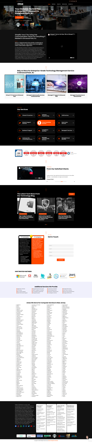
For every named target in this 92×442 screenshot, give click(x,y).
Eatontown (49, 385)
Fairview (63, 315)
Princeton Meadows (65, 307)
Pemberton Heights (19, 314)
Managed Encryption (36, 292)
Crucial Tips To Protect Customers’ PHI (64, 216)
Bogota (48, 309)
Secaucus (64, 351)
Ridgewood (64, 357)
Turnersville (18, 355)
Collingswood (64, 310)
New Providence (50, 395)
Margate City (34, 343)
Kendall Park (49, 332)
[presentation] (47, 181)
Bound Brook (49, 351)
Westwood (49, 359)
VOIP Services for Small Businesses (71, 425)
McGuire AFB (34, 323)
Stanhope (18, 337)
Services (53, 4)
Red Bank (48, 379)
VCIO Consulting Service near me (51, 425)
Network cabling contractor (70, 412)
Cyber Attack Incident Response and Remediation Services (61, 423)
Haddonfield (49, 367)
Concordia (18, 343)
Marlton (48, 339)
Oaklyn (17, 368)
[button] (56, 181)
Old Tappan (34, 345)
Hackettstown (49, 335)
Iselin (63, 337)
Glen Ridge (34, 379)
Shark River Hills (19, 336)
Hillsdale (48, 352)
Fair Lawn (64, 369)
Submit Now (60, 259)
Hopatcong (64, 314)
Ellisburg (17, 382)
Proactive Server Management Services (51, 412)
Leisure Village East (19, 352)
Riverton (17, 307)
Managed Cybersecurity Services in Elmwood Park (35, 96)
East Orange (64, 383)
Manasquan (34, 335)
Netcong (18, 329)
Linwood (33, 361)
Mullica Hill (18, 349)
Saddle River (18, 331)
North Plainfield (65, 349)
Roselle (63, 350)
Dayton (33, 380)
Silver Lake (18, 378)
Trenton (63, 396)
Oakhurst (18, 360)
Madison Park (34, 388)
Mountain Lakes (19, 380)
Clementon (34, 319)
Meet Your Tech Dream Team (41, 429)
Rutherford (64, 338)
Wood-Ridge (49, 333)
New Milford (64, 328)
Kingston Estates (35, 354)
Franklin (63, 370)
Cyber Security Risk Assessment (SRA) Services (60, 409)
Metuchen (64, 319)
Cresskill (48, 322)
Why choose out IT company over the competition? (40, 409)
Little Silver (34, 332)
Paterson (64, 392)
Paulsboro (33, 341)
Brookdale (49, 343)
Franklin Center (34, 342)
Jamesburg (34, 344)
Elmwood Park (64, 343)
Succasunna (49, 315)
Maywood (49, 337)
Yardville (33, 365)
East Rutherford (50, 340)
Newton (48, 380)
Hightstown (34, 325)
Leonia (48, 330)
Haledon (48, 307)
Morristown (64, 342)
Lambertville (18, 359)
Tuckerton (18, 341)
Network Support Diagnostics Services (71, 417)
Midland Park (34, 373)
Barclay (17, 381)
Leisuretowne (18, 335)
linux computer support (21, 291)
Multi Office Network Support (22, 292)
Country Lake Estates (20, 357)
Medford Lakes (19, 365)
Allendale (33, 364)
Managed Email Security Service (38, 288)
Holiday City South (19, 387)
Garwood (18, 386)
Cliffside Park (64, 358)
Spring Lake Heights (19, 389)
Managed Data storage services (51, 422)
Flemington (18, 394)
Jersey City (64, 394)
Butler (33, 384)
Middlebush (18, 304)
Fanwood (33, 386)
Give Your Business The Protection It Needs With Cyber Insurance (45, 217)
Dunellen (33, 372)
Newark (63, 395)
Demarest (33, 314)
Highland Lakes (34, 322)
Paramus (64, 359)
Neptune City (18, 396)
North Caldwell (34, 358)
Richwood (18, 366)
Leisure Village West (20, 345)
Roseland (33, 337)
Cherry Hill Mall (64, 313)
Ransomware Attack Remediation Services (61, 427)
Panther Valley (19, 361)
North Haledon (49, 310)
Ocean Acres (64, 330)
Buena (17, 384)
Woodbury (49, 342)
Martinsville (49, 372)
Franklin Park (64, 312)
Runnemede (49, 308)
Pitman (48, 325)
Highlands (33, 308)
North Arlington (65, 326)
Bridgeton (64, 371)
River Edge (49, 369)
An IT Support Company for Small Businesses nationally (41, 426)
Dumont (63, 332)
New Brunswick (65, 382)
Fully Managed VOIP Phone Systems (70, 422)
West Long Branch (35, 389)
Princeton (64, 367)
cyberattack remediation (52, 288)
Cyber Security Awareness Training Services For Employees (61, 430)
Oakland (48, 391)
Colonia (63, 336)
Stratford (33, 368)
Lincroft (33, 353)
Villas (48, 326)
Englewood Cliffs (35, 327)
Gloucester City (50, 364)
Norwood (33, 333)
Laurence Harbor (35, 357)
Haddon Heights (35, 377)
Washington (64, 324)
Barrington (34, 360)
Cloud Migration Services (52, 292)
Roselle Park (49, 394)
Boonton (48, 328)
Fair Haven (33, 331)
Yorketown (34, 355)
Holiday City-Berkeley (51, 383)
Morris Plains (34, 350)
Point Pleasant (65, 341)
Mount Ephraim (19, 395)
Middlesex (49, 396)
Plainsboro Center (19, 310)
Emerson (33, 382)
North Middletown (19, 332)
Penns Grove (34, 310)
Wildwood (33, 318)
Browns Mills (49, 358)
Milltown (33, 369)
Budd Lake (49, 341)
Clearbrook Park (19, 311)
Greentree (49, 365)
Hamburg (18, 330)
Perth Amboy (64, 379)
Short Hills (49, 393)
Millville (63, 361)
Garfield (63, 368)
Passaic (63, 386)
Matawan (49, 319)
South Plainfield (65, 354)
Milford (17, 305)
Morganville (34, 321)
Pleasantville (64, 345)
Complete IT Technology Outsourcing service (51, 417)
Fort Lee (63, 372)
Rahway (63, 365)
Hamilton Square (50, 381)
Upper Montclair (50, 373)
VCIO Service (19, 290)
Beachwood (49, 366)
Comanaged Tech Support (50, 409)
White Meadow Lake (50, 336)
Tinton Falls (64, 331)
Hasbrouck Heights (50, 382)
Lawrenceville (18, 367)
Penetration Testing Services (53, 291)
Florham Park (49, 371)
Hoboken (64, 380)
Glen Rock (49, 374)
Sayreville (64, 375)
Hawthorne (64, 340)
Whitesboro (18, 313)
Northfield (33, 392)
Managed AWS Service (67, 288)
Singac (17, 379)
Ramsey (63, 322)
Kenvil (17, 325)
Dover (63, 335)
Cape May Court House (36, 304)
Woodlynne (18, 322)
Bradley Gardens (65, 317)
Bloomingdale (34, 393)
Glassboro (64, 346)
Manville (48, 349)
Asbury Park (64, 325)
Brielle (33, 307)
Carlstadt (33, 349)
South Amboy (49, 331)
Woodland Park (50, 387)
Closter (48, 314)
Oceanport (34, 330)
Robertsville (49, 377)
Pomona (33, 374)
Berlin (33, 378)
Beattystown (18, 393)
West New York (65, 381)
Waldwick (48, 346)
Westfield (64, 364)
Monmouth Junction (20, 319)
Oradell (33, 394)
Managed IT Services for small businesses (51, 420)
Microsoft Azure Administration (68, 291)
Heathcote (34, 356)
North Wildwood (19, 356)
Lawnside (18, 315)
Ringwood (49, 386)
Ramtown (33, 352)
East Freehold (34, 313)
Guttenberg (49, 361)
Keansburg (49, 338)
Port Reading (18, 363)
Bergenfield (64, 360)
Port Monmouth (19, 340)
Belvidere (18, 354)
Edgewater (49, 392)
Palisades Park (65, 347)
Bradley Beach (19, 375)
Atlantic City (64, 393)
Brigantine (49, 321)
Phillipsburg (64, 316)
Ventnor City (49, 344)
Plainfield (64, 378)
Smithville (33, 375)
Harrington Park (34, 309)
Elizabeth (64, 391)
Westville (18, 374)
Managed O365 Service (67, 292)
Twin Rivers (34, 366)
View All (71, 194)
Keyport (33, 370)
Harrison (63, 344)
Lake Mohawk (49, 329)
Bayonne (64, 384)
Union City (64, 385)
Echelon (48, 378)
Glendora (33, 312)
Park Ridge (49, 323)
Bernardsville (34, 381)
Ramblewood (34, 336)
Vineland (64, 389)
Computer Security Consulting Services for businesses (61, 413)
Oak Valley (18, 339)
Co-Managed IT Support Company (41, 417)
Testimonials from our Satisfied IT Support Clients (41, 413)
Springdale (64, 309)
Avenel (63, 339)
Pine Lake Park (49, 312)
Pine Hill (48, 353)
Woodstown (18, 372)
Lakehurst (18, 309)
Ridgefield (49, 363)
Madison (63, 333)
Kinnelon (48, 345)
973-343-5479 (20, 1)
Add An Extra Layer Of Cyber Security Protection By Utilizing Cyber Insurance (26, 217)
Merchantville (18, 353)
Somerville (49, 384)
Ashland (48, 311)
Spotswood (49, 305)
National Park (18, 323)
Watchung (34, 347)
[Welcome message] (87, 437)
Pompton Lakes (50, 357)
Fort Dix (33, 385)
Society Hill (18, 347)
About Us (59, 4)
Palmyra (33, 371)
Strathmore (34, 387)
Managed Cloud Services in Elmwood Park (77, 96)
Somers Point (49, 350)
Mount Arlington (34, 340)
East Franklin (34, 383)
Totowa (48, 355)
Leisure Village (18, 391)
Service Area (64, 4)
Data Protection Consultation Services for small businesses (61, 417)
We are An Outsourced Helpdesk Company (41, 423)
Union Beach (34, 326)
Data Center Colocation (67, 290)
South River (64, 327)
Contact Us (70, 4)
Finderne (33, 346)
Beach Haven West (19, 350)
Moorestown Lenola (65, 308)
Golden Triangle (19, 377)
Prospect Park (34, 339)
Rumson (33, 363)
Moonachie (18, 308)
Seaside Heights (19, 321)
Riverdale (18, 373)
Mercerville (49, 388)
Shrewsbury (18, 370)
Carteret (64, 353)
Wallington (49, 370)
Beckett (33, 317)
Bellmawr (48, 368)
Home (49, 4)
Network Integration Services (71, 415)
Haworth (18, 342)
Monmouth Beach (19, 333)
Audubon (48, 318)
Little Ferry (49, 354)
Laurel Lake (18, 338)
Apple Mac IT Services (21, 288)
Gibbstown (18, 358)
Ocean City (49, 356)
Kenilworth (34, 396)
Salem (33, 324)
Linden (63, 374)
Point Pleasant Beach (20, 392)
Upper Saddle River (50, 304)
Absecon (48, 327)
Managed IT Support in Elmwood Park (56, 96)
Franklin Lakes (49, 360)
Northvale (33, 315)
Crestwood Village (35, 395)
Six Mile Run (18, 317)
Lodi (63, 355)
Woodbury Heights (19, 324)
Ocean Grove (18, 326)
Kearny (63, 373)
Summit (63, 352)
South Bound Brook (19, 388)
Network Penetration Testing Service (61, 420)
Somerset (64, 356)
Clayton (48, 324)
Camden (64, 387)
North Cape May (19, 328)
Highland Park (64, 305)
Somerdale (34, 328)
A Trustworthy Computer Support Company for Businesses (41, 419)
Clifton (63, 388)
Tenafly (63, 318)
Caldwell (33, 391)
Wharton (33, 351)
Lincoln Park (49, 347)
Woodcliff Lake (34, 338)
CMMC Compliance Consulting (38, 290)
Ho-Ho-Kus (18, 371)
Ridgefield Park (49, 389)
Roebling (18, 364)
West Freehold (65, 304)
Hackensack (64, 377)
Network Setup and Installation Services (71, 409)
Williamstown (64, 321)
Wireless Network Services (70, 420)
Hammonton (64, 311)
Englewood (64, 363)
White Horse (49, 317)
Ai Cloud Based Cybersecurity (38, 291)
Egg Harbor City (19, 369)
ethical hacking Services (52, 290)
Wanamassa (34, 305)
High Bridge (18, 344)
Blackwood (34, 316)
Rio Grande (18, 312)
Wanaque (49, 375)
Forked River (34, 311)
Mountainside (34, 367)
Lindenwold (64, 329)
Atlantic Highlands (19, 385)
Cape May (18, 346)
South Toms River (19, 351)
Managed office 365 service (50, 415)
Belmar (33, 329)
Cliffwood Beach (19, 316)
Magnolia (18, 383)
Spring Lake (18, 318)
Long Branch (64, 366)
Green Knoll (34, 359)
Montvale (48, 316)
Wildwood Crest (19, 327)
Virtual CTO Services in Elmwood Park (14, 96)
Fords (63, 323)
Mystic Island (49, 313)
